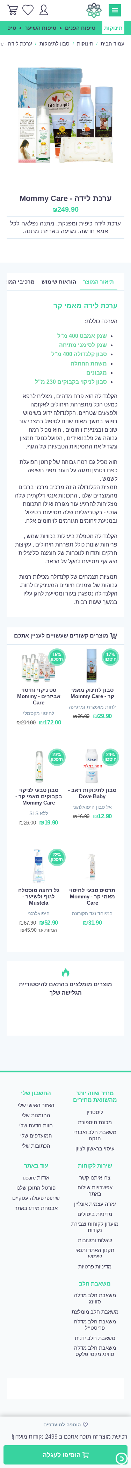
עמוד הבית (112, 43)
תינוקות (85, 43)
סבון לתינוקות (54, 43)
